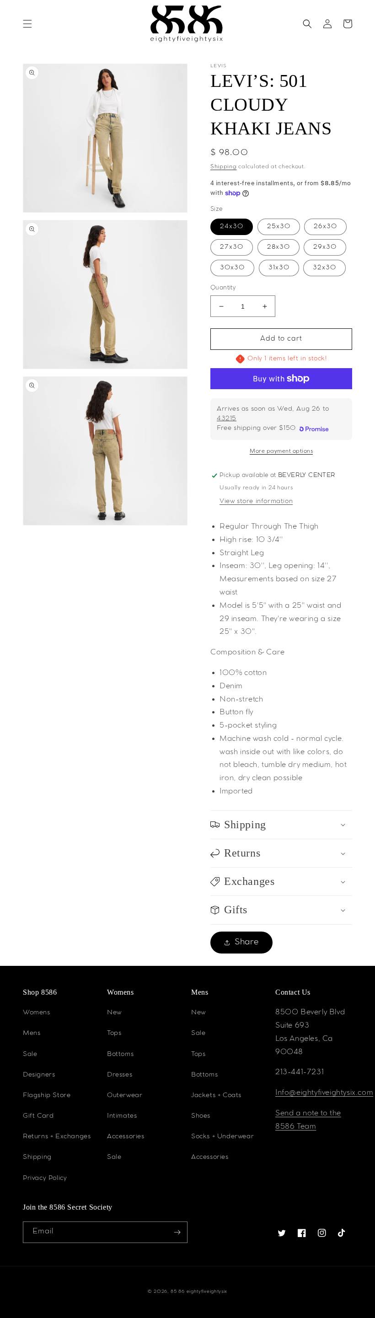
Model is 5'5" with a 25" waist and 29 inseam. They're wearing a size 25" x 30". (280, 619)
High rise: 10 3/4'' (251, 540)
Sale (30, 1054)
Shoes (200, 1116)
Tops (114, 1033)
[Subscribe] (177, 1232)
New (114, 1013)
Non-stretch (241, 700)
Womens (36, 1013)
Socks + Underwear (222, 1137)
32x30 (324, 268)
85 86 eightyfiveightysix (199, 1292)
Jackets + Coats (216, 1096)
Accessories (126, 1137)
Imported (236, 792)
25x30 (278, 227)
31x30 (278, 268)
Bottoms (120, 1054)
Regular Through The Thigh (269, 527)
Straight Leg (242, 553)
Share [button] (247, 942)
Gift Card (38, 1116)
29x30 (325, 247)
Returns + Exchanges (57, 1137)
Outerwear (124, 1096)
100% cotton (243, 673)
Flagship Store (46, 1096)
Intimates (122, 1116)
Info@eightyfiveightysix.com (324, 1093)
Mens (31, 1033)
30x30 (232, 268)
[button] (27, 24)
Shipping (223, 167)
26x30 (325, 227)
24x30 (231, 227)
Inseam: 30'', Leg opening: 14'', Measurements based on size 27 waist (278, 580)
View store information (256, 502)
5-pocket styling (248, 726)
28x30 (278, 247)
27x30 (231, 247)
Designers (39, 1075)
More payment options (281, 451)
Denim (231, 686)
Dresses (119, 1075)
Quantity (223, 288)
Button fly (236, 713)
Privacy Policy (45, 1178)
